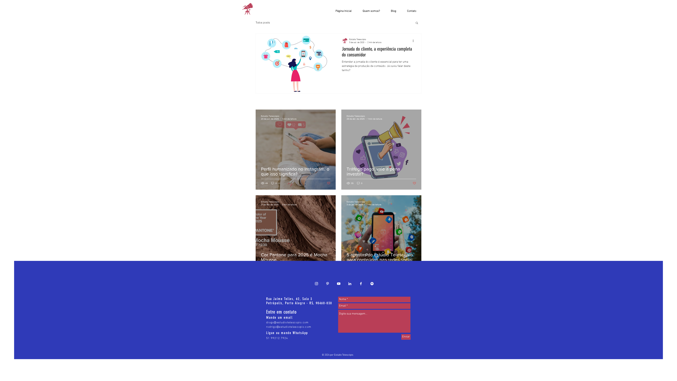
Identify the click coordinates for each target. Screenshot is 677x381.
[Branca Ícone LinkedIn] (350, 284)
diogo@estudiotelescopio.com (287, 322)
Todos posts (263, 23)
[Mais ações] (414, 41)
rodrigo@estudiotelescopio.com (288, 327)
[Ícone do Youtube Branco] (339, 284)
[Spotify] (372, 284)
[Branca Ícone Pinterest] (327, 284)
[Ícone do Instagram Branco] (316, 284)
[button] (417, 23)
